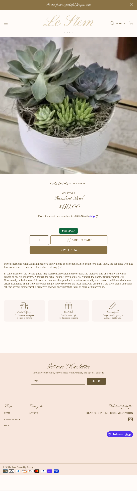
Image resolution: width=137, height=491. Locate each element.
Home (7, 413)
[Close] (131, 4)
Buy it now (69, 250)
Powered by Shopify (25, 467)
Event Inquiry (12, 419)
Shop (6, 425)
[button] (6, 23)
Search (33, 413)
